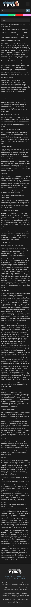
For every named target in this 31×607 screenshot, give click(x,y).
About (24, 576)
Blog (12, 576)
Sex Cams (19, 15)
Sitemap (23, 578)
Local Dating (12, 15)
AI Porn (27, 15)
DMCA (16, 578)
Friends (19, 576)
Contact (7, 576)
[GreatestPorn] (13, 4)
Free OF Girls (4, 15)
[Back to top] (26, 602)
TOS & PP (9, 578)
